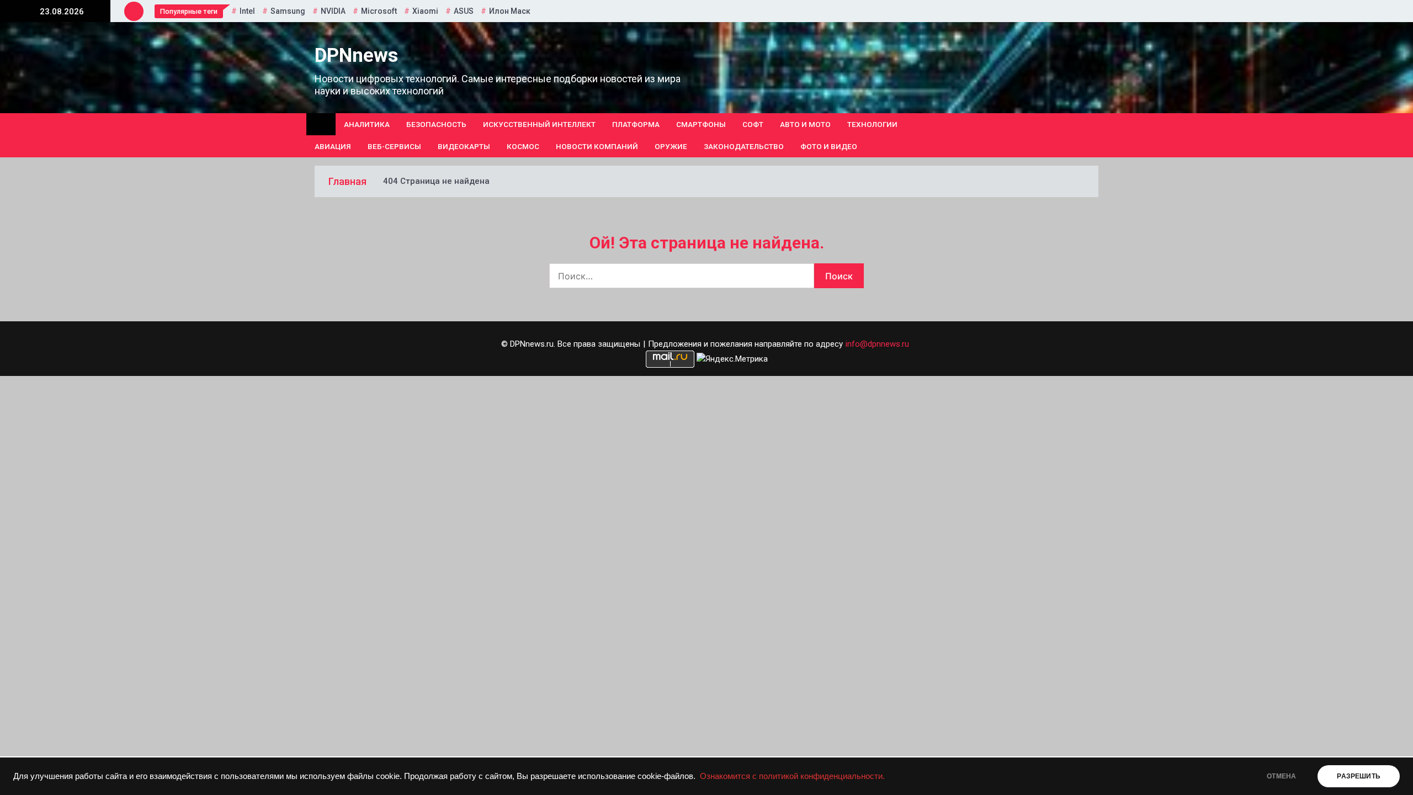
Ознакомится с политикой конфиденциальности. (792, 776)
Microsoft (379, 11)
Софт (752, 124)
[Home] (321, 124)
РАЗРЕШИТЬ (1358, 776)
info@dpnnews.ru (877, 344)
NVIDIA (333, 11)
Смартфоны (701, 124)
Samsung (287, 11)
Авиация (333, 146)
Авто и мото (805, 124)
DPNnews (356, 55)
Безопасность (436, 124)
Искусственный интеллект (539, 124)
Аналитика (367, 124)
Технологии (872, 124)
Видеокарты (464, 146)
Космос (523, 146)
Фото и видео (828, 146)
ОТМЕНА (1281, 776)
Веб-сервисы (394, 146)
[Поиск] (1094, 135)
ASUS (464, 11)
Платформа (636, 124)
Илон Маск (509, 11)
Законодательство (744, 146)
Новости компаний (597, 146)
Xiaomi (425, 11)
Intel (247, 11)
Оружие (671, 146)
